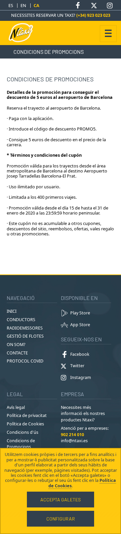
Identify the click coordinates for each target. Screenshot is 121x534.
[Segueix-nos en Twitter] (94, 5)
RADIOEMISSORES (25, 328)
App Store (80, 325)
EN (23, 5)
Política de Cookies (25, 424)
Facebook (79, 354)
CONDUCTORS (21, 319)
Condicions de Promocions (21, 444)
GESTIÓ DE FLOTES (25, 336)
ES (10, 5)
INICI (11, 311)
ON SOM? (16, 344)
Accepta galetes (60, 499)
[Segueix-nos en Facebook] (78, 5)
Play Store (80, 313)
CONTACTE (17, 353)
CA (36, 5)
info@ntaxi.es (74, 441)
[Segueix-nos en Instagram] (110, 5)
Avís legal (16, 407)
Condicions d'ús (22, 432)
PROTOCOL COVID (25, 361)
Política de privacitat (27, 415)
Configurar (60, 519)
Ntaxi (23, 32)
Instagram (80, 377)
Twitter (77, 366)
